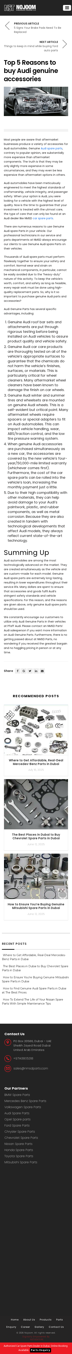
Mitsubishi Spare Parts (20, 1162)
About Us (29, 1319)
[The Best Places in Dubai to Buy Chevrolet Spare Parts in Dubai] (36, 806)
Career (25, 1327)
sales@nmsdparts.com (30, 1068)
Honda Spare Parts (18, 1150)
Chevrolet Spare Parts (21, 1138)
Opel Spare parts (17, 1119)
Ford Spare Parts (17, 1125)
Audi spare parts (51, 148)
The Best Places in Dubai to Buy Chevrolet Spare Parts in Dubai (36, 836)
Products (46, 1319)
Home (15, 1319)
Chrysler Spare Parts (19, 1131)
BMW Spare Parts (17, 1095)
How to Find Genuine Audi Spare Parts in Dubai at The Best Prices (34, 990)
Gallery (39, 1327)
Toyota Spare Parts (18, 1156)
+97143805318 (23, 1058)
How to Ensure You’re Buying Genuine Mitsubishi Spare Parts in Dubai (36, 906)
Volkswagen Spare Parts (22, 1107)
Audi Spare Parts (16, 1113)
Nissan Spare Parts (18, 1144)
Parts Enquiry (40, 1350)
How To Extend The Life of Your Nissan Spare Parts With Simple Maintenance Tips (32, 1001)
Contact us (56, 1327)
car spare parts (43, 218)
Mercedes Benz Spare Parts (25, 1101)
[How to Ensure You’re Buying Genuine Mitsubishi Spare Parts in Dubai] (36, 878)
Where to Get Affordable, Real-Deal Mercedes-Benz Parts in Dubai (36, 762)
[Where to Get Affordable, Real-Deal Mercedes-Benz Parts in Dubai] (36, 731)
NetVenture (36, 1339)
